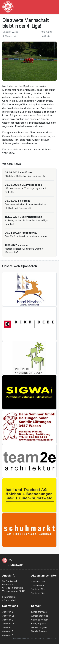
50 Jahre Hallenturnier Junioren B (25, 176)
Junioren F (7, 635)
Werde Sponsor (39, 631)
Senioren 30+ (38, 589)
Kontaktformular (39, 611)
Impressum (10, 597)
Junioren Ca (8, 615)
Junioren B (7, 611)
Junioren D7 (8, 627)
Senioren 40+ (38, 593)
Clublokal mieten (39, 619)
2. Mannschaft (38, 585)
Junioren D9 (8, 623)
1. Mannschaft (38, 581)
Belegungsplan (38, 623)
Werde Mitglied (39, 627)
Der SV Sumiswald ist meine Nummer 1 (27, 236)
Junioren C (7, 619)
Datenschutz (10, 600)
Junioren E (7, 631)
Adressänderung (39, 615)
